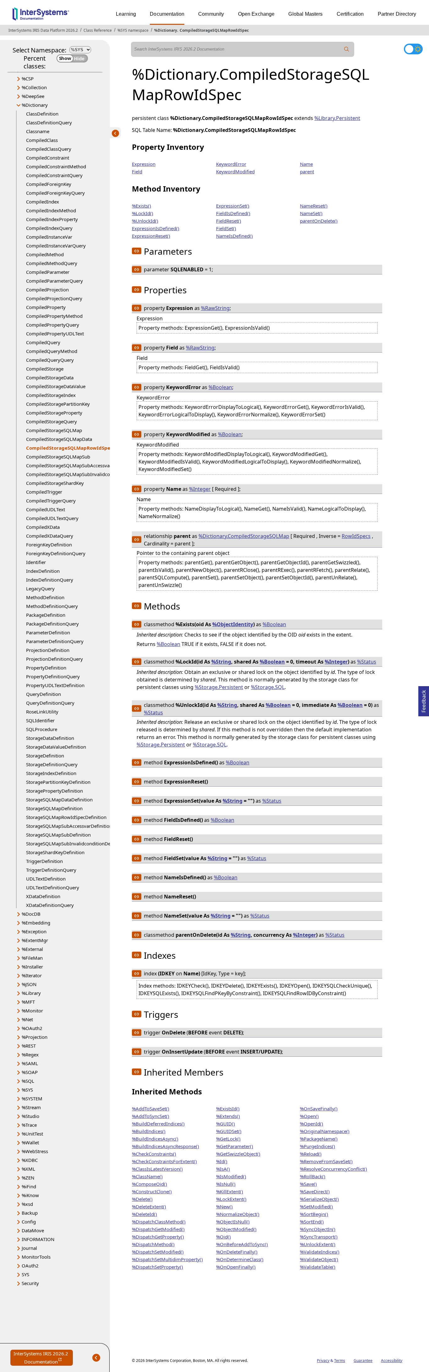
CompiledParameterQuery (54, 281)
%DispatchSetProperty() (157, 1267)
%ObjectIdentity (232, 624)
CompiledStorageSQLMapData (59, 439)
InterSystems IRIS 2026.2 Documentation (43, 1358)
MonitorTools (36, 1257)
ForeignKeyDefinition (49, 544)
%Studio (30, 1116)
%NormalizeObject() (237, 1214)
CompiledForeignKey (48, 184)
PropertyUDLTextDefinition (55, 685)
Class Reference (98, 30)
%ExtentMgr (35, 940)
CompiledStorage (44, 369)
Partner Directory (397, 14)
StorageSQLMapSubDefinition (58, 835)
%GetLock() (228, 1139)
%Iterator (32, 975)
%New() (224, 1206)
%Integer (200, 488)
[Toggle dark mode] (413, 49)
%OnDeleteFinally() (237, 1252)
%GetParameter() (234, 1146)
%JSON (29, 984)
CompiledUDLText (45, 509)
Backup (30, 1213)
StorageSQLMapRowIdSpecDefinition (66, 817)
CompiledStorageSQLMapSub (58, 456)
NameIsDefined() (234, 236)
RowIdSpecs (356, 536)
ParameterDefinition (48, 632)
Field (137, 171)
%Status (366, 661)
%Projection (34, 1037)
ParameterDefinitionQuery (55, 641)
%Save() (308, 1184)
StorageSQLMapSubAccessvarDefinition (69, 826)
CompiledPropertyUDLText (55, 333)
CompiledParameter (47, 272)
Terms (339, 1360)
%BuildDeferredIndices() (158, 1123)
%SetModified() (316, 1206)
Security (30, 1283)
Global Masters (305, 14)
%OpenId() (311, 1123)
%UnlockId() (145, 221)
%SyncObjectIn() (317, 1229)
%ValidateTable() (317, 1267)
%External (32, 949)
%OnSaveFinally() (319, 1108)
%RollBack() (312, 1176)
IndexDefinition (43, 571)
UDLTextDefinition (46, 879)
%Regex (30, 1054)
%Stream (31, 1107)
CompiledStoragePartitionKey (58, 404)
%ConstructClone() (152, 1191)
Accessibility (391, 1360)
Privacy (323, 1360)
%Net (27, 1019)
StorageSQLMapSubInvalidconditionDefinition (76, 843)
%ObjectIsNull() (233, 1221)
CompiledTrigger (44, 492)
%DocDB (31, 914)
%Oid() (223, 1237)
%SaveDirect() (315, 1191)
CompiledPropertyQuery (52, 325)
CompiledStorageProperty (54, 412)
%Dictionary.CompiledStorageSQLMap (243, 536)
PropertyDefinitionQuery (53, 676)
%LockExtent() (231, 1199)
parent (307, 171)
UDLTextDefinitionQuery (52, 887)
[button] (136, 251)
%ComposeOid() (149, 1184)
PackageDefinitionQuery (52, 624)
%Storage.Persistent (219, 687)
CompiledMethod (45, 254)
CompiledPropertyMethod (54, 316)
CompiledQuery (43, 342)
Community (211, 14)
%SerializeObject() (319, 1199)
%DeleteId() (144, 1214)
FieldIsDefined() (233, 213)
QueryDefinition (43, 694)
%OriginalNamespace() (325, 1131)
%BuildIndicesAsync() (155, 1139)
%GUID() (225, 1123)
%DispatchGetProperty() (158, 1237)
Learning (126, 14)
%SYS (27, 1090)
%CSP (28, 78)
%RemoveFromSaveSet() (326, 1161)
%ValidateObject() (319, 1259)
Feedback (423, 699)
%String (221, 661)
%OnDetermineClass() (239, 1259)
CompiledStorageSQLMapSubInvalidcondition (75, 474)
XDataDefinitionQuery (50, 905)
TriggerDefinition (44, 861)
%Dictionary (165, 30)
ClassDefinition (42, 114)
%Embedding (36, 922)
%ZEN (28, 1177)
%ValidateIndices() (319, 1252)
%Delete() (142, 1199)
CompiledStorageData (49, 377)
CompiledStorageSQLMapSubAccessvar (68, 465)
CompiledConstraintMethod (56, 166)
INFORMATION (38, 1239)
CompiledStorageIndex (51, 395)
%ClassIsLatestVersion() (157, 1169)
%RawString (215, 308)
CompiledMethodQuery (51, 263)
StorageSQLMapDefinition (54, 808)
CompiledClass (42, 140)
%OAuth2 (32, 1028)
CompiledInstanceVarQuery (56, 245)
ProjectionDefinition (47, 650)
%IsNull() (226, 1184)
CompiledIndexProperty (52, 219)
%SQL (28, 1081)
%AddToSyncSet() (150, 1116)
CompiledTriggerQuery (51, 500)
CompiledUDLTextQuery (52, 518)
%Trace (29, 1125)
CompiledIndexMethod (51, 210)
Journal (29, 1248)
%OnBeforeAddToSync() (242, 1244)
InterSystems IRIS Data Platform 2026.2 (43, 30)
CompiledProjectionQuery (54, 298)
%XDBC (30, 1160)
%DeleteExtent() (149, 1206)
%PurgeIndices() (317, 1146)
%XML (28, 1169)
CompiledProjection (47, 289)
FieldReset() (228, 221)
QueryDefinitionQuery (50, 703)
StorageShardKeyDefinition (55, 852)
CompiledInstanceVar (49, 237)
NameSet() (311, 213)
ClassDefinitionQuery (49, 122)
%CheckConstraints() (154, 1154)
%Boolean (220, 387)
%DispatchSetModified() (158, 1252)
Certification (350, 14)
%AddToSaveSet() (150, 1108)
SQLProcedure (41, 729)
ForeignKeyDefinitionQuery (55, 553)
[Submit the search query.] (346, 49)
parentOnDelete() (319, 221)
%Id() (221, 1161)
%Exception (34, 931)
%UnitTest (32, 1134)
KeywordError (231, 164)
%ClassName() (147, 1176)
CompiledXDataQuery (49, 536)
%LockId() (142, 213)
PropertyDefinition (46, 667)
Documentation (167, 14)
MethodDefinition (45, 597)
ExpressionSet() (232, 206)
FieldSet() (226, 228)
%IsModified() (231, 1176)
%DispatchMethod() (153, 1244)
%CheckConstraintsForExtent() (164, 1161)
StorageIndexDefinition (51, 773)
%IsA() (223, 1169)
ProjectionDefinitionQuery (54, 659)
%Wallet (30, 1142)
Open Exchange (256, 14)
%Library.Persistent (337, 118)
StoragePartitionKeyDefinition (58, 782)
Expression (143, 164)
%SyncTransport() (319, 1237)
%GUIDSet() (229, 1131)
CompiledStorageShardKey (55, 483)
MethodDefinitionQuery (52, 606)
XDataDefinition (43, 896)
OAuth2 (30, 1265)
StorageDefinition (45, 755)
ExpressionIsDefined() (155, 228)
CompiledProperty (46, 307)
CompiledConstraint (47, 158)
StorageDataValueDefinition (56, 747)
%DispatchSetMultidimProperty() (167, 1259)
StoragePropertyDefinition (54, 791)
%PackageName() (319, 1139)
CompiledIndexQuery (49, 228)
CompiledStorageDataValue (55, 386)
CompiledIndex (42, 201)
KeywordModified (235, 171)
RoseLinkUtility (42, 711)
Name (306, 164)
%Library (31, 993)
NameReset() (314, 206)
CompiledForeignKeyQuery (55, 193)
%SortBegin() (314, 1214)
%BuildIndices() (149, 1131)
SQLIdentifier (40, 720)
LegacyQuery (40, 588)
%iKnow (30, 1195)
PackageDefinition (45, 615)
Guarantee (363, 1360)
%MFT (28, 1002)
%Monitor (32, 1010)
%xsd (27, 1204)
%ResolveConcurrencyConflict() (333, 1169)
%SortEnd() (312, 1221)
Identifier (36, 562)
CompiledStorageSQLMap (54, 430)
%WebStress (35, 1151)
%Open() (309, 1116)
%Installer (32, 966)
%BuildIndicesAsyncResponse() (165, 1146)
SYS (25, 1274)
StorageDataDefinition (50, 738)
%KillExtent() (229, 1191)
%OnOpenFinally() (236, 1267)
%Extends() (228, 1116)
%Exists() (141, 206)
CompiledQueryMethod (51, 351)
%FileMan (32, 958)
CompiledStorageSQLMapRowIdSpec (214, 30)
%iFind (29, 1186)
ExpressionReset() (151, 236)
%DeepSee (33, 96)
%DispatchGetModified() (158, 1229)
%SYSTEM (32, 1098)
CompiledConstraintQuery (54, 175)
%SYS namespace (133, 30)
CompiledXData (43, 527)
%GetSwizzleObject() (238, 1154)
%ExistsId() (228, 1108)
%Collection (34, 87)
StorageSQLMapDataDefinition (59, 799)
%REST (29, 1046)
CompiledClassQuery (48, 149)
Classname (37, 131)
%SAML (30, 1063)
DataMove (33, 1230)
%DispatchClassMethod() (159, 1221)
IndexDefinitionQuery (49, 580)
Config (29, 1221)
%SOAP (30, 1072)
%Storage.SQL (268, 687)
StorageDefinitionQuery (52, 764)
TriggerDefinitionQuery (51, 870)
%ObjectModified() (236, 1229)
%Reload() (311, 1154)
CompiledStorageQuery (51, 421)
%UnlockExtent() (317, 1244)
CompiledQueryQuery (50, 360)
